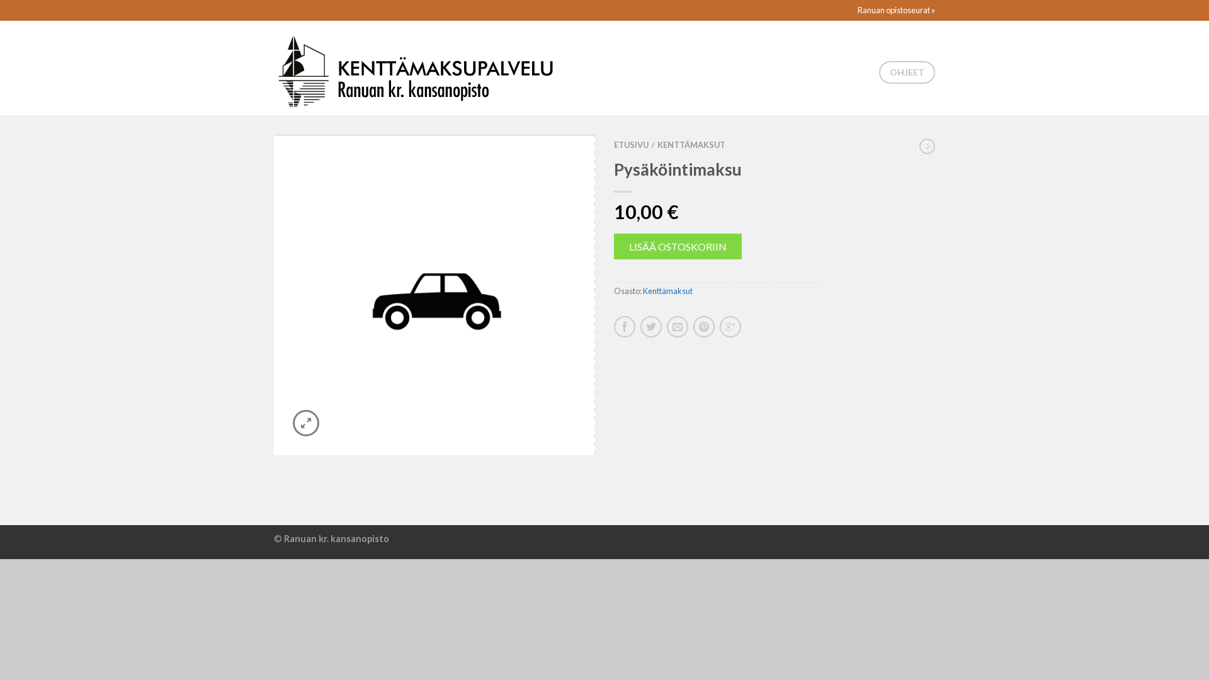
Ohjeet (907, 72)
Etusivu (631, 145)
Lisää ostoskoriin (678, 246)
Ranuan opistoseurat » (896, 10)
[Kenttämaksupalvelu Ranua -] (415, 68)
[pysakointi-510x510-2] (434, 294)
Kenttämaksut (691, 145)
